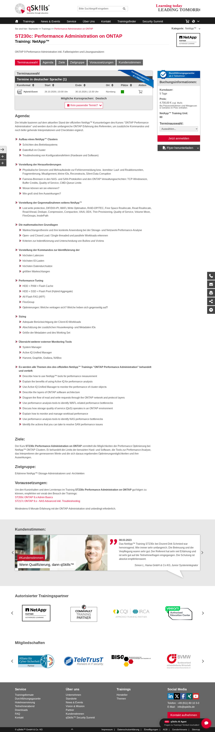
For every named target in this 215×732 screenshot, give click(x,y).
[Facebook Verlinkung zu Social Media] (183, 696)
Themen (121, 698)
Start (47, 85)
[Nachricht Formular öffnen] (211, 284)
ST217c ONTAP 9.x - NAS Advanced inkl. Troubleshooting (47, 501)
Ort (108, 85)
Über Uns (89, 21)
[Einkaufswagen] (187, 21)
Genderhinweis (179, 729)
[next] (202, 553)
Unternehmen (73, 695)
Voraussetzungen (101, 62)
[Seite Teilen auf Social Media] (211, 301)
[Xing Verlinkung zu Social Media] (189, 696)
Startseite (33, 28)
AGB (165, 729)
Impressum (107, 729)
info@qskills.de (186, 707)
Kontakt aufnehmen (183, 715)
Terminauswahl (27, 62)
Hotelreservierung (25, 702)
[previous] (13, 553)
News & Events (50, 21)
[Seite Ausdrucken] (211, 293)
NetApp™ (184, 28)
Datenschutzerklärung (128, 729)
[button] (202, 613)
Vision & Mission (75, 706)
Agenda (48, 62)
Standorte (71, 698)
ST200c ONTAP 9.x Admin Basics (34, 497)
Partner (70, 710)
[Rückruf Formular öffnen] (211, 276)
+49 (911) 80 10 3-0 (188, 703)
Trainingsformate (24, 695)
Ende (78, 85)
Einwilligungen (151, 729)
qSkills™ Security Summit (80, 717)
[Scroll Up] (72, 729)
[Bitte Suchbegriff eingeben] (124, 8)
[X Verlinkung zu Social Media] (177, 696)
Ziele (61, 62)
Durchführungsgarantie (28, 698)
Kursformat (23, 85)
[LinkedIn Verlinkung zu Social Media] (170, 696)
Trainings (28, 21)
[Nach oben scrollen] (211, 310)
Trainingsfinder (126, 21)
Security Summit (152, 21)
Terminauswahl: (172, 123)
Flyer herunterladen (180, 147)
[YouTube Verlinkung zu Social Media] (196, 696)
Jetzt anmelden (178, 138)
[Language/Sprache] (196, 21)
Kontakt (106, 21)
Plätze (124, 85)
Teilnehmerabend (24, 706)
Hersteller (122, 695)
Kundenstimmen (130, 62)
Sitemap (196, 729)
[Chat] (206, 723)
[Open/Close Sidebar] (2, 149)
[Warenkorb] (140, 92)
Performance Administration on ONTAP (73, 28)
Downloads (21, 710)
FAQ (17, 713)
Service (71, 21)
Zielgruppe (77, 62)
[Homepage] (32, 8)
